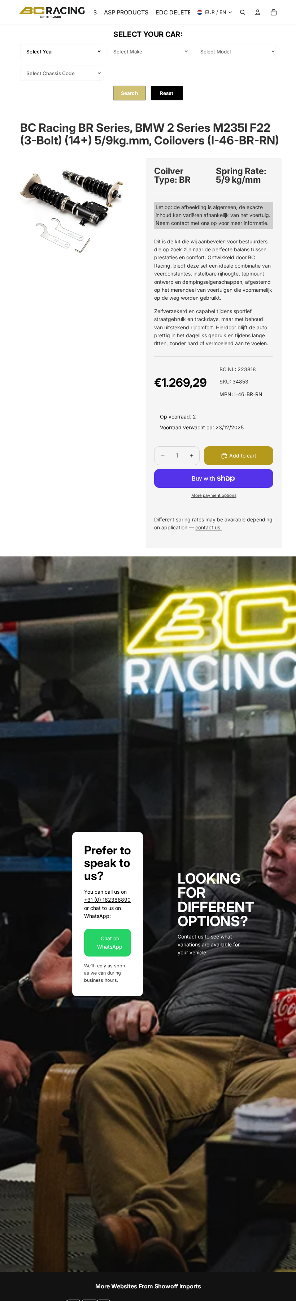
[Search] (243, 12)
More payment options (213, 495)
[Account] (258, 12)
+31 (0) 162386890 (107, 900)
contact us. (208, 527)
